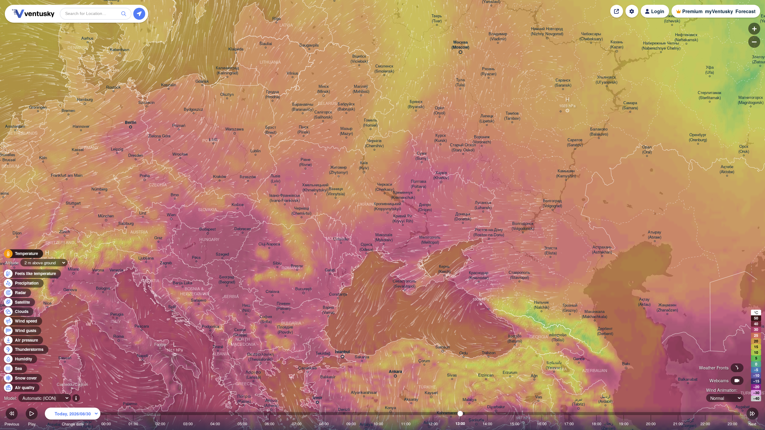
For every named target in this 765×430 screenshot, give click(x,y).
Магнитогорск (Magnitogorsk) (751, 100)
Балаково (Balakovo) (599, 132)
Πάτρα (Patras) (244, 399)
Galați (330, 270)
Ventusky (32, 14)
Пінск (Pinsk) (303, 130)
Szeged (222, 254)
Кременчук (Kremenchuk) (403, 195)
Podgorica (210, 326)
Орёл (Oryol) (439, 110)
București (303, 288)
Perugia (116, 314)
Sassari (64, 357)
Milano (73, 269)
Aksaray (411, 399)
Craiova (272, 291)
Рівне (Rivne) (305, 162)
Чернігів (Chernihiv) (374, 143)
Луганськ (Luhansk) (483, 205)
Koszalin (168, 84)
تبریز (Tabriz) (578, 402)
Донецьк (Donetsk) (462, 216)
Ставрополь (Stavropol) (519, 275)
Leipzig (117, 149)
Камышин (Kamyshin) (566, 173)
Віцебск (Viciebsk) (359, 59)
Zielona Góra (159, 136)
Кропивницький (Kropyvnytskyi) (387, 206)
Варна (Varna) (328, 310)
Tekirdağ (323, 353)
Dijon (17, 233)
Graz (158, 237)
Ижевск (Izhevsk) (672, 18)
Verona (98, 270)
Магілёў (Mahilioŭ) (361, 89)
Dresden (135, 155)
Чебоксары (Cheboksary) (591, 36)
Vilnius (292, 73)
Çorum (424, 360)
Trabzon (488, 352)
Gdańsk (202, 81)
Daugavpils (309, 45)
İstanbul (342, 351)
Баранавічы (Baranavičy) (302, 107)
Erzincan (485, 375)
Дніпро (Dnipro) (425, 207)
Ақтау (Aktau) (644, 302)
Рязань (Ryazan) (488, 71)
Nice (47, 303)
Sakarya (362, 357)
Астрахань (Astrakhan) (602, 250)
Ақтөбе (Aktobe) (727, 169)
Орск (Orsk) (743, 149)
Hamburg (85, 99)
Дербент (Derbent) (605, 331)
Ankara (395, 371)
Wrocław (180, 154)
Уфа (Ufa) (709, 70)
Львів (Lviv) (275, 178)
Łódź (213, 139)
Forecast (745, 11)
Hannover (81, 126)
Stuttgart (73, 203)
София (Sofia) (266, 319)
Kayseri (431, 392)
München (106, 216)
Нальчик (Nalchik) (541, 305)
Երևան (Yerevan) (554, 365)
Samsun (442, 347)
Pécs (196, 257)
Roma (118, 336)
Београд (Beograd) (226, 279)
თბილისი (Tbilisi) (558, 337)
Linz (142, 213)
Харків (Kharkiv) (441, 175)
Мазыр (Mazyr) (346, 131)
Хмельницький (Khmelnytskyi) (315, 187)
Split (172, 306)
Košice (238, 204)
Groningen (38, 107)
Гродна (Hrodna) (272, 94)
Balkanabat (687, 379)
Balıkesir (327, 377)
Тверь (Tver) (437, 18)
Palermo (130, 403)
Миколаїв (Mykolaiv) (384, 237)
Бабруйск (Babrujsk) (346, 107)
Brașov (297, 265)
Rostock (113, 87)
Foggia (160, 344)
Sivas (452, 375)
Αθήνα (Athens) (271, 403)
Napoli (142, 355)
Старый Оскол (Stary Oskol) (463, 147)
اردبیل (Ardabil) (605, 399)
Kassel (78, 149)
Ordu (463, 353)
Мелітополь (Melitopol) (429, 240)
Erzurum (510, 372)
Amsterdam (15, 126)
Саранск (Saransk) (563, 83)
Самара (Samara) (630, 105)
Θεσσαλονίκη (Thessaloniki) (260, 357)
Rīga (276, 18)
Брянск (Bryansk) (416, 104)
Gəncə (579, 358)
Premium (692, 11)
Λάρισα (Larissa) (253, 375)
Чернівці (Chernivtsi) (301, 211)
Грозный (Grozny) (569, 308)
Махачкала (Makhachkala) (594, 314)
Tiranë (217, 346)
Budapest (207, 229)
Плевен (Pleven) (283, 306)
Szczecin (146, 102)
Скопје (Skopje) (240, 332)
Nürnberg (99, 189)
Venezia (116, 270)
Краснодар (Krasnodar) (479, 275)
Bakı (626, 363)
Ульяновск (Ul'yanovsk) (606, 80)
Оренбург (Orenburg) (698, 137)
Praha (145, 175)
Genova (70, 289)
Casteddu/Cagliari (72, 384)
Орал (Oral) (647, 150)
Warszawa (234, 129)
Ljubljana (146, 258)
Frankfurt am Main (66, 175)
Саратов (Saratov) (575, 142)
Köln (43, 157)
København (119, 49)
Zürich (64, 231)
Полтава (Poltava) (418, 184)
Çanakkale (307, 368)
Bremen (68, 110)
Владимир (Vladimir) (498, 36)
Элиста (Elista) (550, 250)
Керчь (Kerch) (444, 269)
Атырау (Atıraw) (654, 235)
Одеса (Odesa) (366, 247)
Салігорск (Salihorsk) (323, 115)
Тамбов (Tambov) (512, 116)
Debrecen (242, 228)
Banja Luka (182, 282)
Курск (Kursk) (440, 138)
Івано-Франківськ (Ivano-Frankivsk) (284, 198)
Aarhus (87, 38)
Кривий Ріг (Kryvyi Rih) (402, 219)
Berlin (130, 122)
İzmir (317, 397)
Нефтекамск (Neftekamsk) (686, 37)
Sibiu (277, 263)
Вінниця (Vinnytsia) (335, 191)
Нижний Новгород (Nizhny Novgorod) (547, 31)
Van (538, 397)
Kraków (219, 176)
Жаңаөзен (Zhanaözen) (667, 307)
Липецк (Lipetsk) (486, 118)
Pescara (141, 326)
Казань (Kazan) (616, 44)
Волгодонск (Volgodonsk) (523, 226)
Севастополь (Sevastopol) (404, 284)
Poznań (178, 125)
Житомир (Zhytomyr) (338, 170)
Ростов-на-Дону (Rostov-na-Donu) (488, 232)
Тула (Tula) (460, 82)
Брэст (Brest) (270, 130)
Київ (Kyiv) (364, 165)
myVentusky (719, 11)
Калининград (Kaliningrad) (227, 70)
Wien (171, 214)
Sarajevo (198, 300)
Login (657, 11)
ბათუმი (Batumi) (514, 339)
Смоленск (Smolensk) (384, 69)
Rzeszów (248, 176)
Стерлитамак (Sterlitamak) (709, 95)
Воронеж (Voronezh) (481, 139)
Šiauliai (265, 43)
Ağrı (534, 375)
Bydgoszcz (193, 109)
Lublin (255, 150)
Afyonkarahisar (364, 392)
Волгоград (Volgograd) (552, 203)
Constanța (338, 294)
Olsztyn (227, 94)
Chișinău (340, 239)
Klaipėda (235, 49)
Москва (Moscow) (460, 45)
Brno (175, 194)
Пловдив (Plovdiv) (285, 330)
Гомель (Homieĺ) (370, 123)
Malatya (469, 399)
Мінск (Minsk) (323, 89)
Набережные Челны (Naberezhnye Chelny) (661, 46)
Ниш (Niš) (246, 308)
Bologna (103, 288)
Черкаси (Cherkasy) (384, 187)
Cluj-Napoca (269, 244)
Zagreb (166, 262)
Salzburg (126, 223)
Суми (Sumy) (421, 156)
